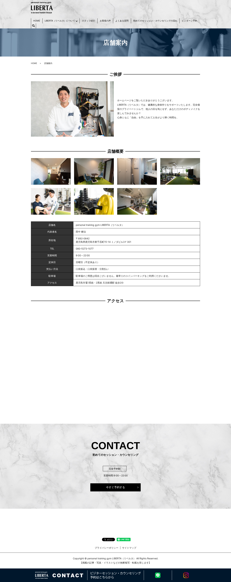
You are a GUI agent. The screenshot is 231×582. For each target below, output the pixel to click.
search (33, 25)
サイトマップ (129, 547)
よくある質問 (122, 20)
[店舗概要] (51, 171)
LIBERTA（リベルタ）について (60, 20)
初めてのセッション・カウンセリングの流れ (155, 20)
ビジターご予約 (189, 20)
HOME (36, 20)
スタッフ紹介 (88, 20)
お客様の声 (105, 20)
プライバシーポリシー (106, 547)
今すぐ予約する (115, 487)
